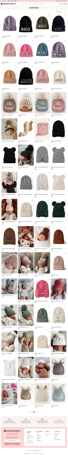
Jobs (46, 435)
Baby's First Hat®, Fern (39, 327)
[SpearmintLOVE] (4, 1)
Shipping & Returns (30, 436)
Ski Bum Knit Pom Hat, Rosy (56, 114)
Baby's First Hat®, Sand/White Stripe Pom (8, 222)
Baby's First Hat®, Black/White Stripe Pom (8, 195)
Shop (26, 3)
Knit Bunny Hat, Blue (55, 405)
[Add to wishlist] (16, 15)
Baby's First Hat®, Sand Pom (23, 353)
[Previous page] (29, 412)
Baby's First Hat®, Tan (55, 274)
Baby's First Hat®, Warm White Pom (24, 379)
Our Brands (39, 440)
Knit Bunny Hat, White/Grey (7, 405)
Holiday (38, 3)
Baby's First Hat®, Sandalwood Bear (24, 248)
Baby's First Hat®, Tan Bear (23, 274)
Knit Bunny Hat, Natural (39, 405)
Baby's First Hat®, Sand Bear (7, 353)
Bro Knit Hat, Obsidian (22, 36)
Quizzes (55, 435)
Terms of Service (30, 442)
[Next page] (39, 412)
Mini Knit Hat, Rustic (5, 88)
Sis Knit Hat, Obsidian (55, 36)
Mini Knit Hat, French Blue (39, 62)
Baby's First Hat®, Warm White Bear (8, 379)
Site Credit (42, 453)
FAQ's (28, 438)
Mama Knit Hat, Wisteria (6, 36)
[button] (26, 4)
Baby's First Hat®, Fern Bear (7, 327)
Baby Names (56, 433)
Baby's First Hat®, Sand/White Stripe (25, 221)
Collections (34, 3)
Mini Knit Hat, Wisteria (55, 62)
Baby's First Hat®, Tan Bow (7, 274)
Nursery (41, 3)
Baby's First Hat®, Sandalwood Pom (41, 248)
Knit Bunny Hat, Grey (55, 379)
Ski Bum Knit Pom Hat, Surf (40, 114)
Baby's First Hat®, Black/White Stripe (25, 194)
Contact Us (29, 435)
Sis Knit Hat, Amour (5, 62)
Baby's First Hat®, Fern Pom (23, 327)
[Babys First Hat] (15, 1)
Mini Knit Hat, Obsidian (22, 88)
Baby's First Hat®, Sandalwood (56, 248)
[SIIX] (8, 1)
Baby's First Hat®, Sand (39, 353)
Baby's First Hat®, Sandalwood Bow (8, 248)
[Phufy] (11, 1)
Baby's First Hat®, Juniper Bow (40, 221)
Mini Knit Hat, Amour (38, 88)
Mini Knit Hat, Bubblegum (23, 62)
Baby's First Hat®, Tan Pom (39, 274)
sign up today (12, 443)
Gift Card (47, 433)
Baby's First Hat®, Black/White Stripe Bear (58, 168)
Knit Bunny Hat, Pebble (22, 405)
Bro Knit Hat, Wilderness (39, 36)
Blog (55, 437)
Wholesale (39, 435)
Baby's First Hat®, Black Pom (23, 167)
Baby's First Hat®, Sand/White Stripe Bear (58, 195)
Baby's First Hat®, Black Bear (7, 167)
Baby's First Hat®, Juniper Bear (56, 221)
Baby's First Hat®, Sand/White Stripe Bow (41, 195)
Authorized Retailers (39, 437)
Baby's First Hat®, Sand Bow (56, 327)
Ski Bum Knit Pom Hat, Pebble (7, 114)
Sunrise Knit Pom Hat (22, 114)
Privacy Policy (29, 440)
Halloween (29, 3)
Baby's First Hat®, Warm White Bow (57, 353)
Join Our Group (57, 439)
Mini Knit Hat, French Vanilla (56, 88)
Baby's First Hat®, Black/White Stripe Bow (41, 168)
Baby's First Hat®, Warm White (40, 379)
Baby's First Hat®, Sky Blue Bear (7, 295)
